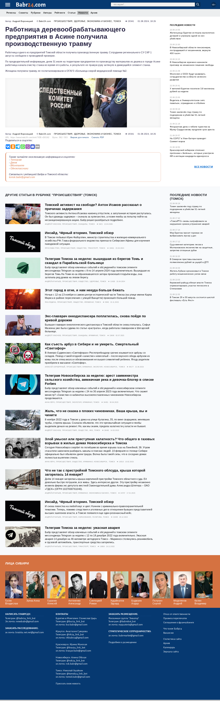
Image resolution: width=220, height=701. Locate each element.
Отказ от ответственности (176, 614)
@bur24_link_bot (76, 621)
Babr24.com (45, 21)
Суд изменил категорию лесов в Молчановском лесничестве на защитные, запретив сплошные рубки (191, 247)
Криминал (89, 302)
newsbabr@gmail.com (27, 621)
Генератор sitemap (73, 695)
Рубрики (35, 12)
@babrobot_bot (128, 621)
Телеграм (16, 159)
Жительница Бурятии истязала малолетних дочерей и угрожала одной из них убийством (192, 36)
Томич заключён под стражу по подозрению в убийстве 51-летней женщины (187, 115)
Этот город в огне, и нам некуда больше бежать (85, 290)
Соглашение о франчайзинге (178, 622)
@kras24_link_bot (76, 647)
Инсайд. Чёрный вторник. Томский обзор (79, 233)
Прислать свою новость (68, 683)
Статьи (71, 12)
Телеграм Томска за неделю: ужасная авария (82, 528)
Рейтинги (59, 12)
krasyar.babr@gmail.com (78, 651)
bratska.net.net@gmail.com (29, 632)
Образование (84, 517)
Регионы (11, 12)
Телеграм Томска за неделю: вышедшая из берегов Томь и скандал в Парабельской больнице (94, 261)
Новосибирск (110, 367)
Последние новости (182, 25)
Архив (94, 12)
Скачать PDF (98, 137)
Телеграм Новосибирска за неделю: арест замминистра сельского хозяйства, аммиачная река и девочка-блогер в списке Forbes (99, 380)
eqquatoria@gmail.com (131, 624)
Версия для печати (79, 137)
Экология (98, 367)
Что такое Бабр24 (172, 628)
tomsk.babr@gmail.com (22, 177)
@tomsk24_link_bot (77, 673)
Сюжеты (23, 12)
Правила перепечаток (175, 618)
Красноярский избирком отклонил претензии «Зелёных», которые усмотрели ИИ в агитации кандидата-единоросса (192, 153)
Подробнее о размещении (122, 642)
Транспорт (93, 248)
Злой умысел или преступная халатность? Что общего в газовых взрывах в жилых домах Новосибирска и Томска (100, 441)
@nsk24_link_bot (76, 660)
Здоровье (79, 21)
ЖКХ (91, 430)
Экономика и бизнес (99, 21)
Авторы (47, 12)
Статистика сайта (172, 639)
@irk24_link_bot (75, 634)
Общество (82, 248)
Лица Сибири (17, 563)
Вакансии (168, 633)
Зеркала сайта (171, 651)
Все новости (203, 166)
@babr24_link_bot (25, 618)
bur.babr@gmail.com (76, 624)
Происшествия (63, 21)
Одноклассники (19, 168)
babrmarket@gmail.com (131, 635)
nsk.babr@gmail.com (76, 664)
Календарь (169, 647)
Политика (97, 517)
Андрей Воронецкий (22, 21)
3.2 (23, 695)
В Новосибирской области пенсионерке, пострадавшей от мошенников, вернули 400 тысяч (190, 50)
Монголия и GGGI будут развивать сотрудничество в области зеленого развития (188, 77)
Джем (13, 162)
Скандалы (83, 224)
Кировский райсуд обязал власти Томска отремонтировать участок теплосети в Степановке (191, 285)
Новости (83, 12)
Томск (117, 21)
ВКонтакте (17, 165)
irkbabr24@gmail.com (77, 637)
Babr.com (31, 5)
